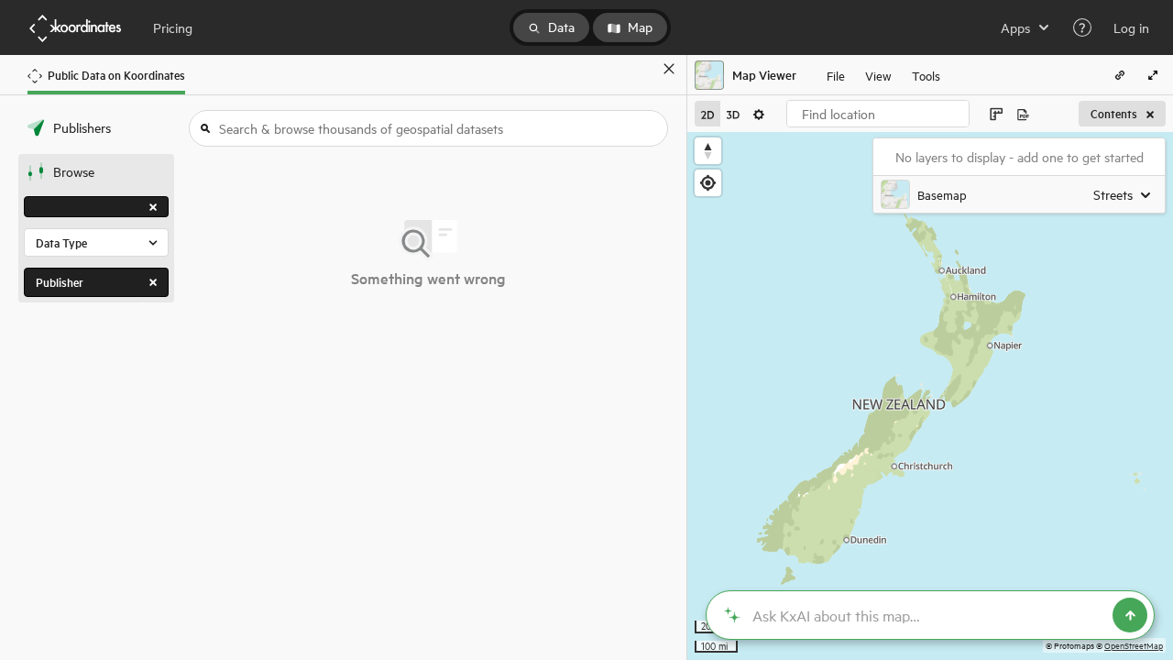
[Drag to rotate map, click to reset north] (708, 151)
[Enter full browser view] (1153, 75)
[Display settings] (759, 113)
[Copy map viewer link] (1120, 75)
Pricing (172, 27)
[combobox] (878, 113)
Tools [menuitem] (926, 74)
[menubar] (883, 75)
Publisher (59, 282)
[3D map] (733, 113)
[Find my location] (708, 183)
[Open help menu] (1082, 27)
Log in (1131, 27)
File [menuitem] (836, 74)
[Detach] (642, 69)
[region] (930, 396)
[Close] (669, 69)
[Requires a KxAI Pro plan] (930, 615)
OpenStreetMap (1133, 645)
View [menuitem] (878, 74)
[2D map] (707, 113)
